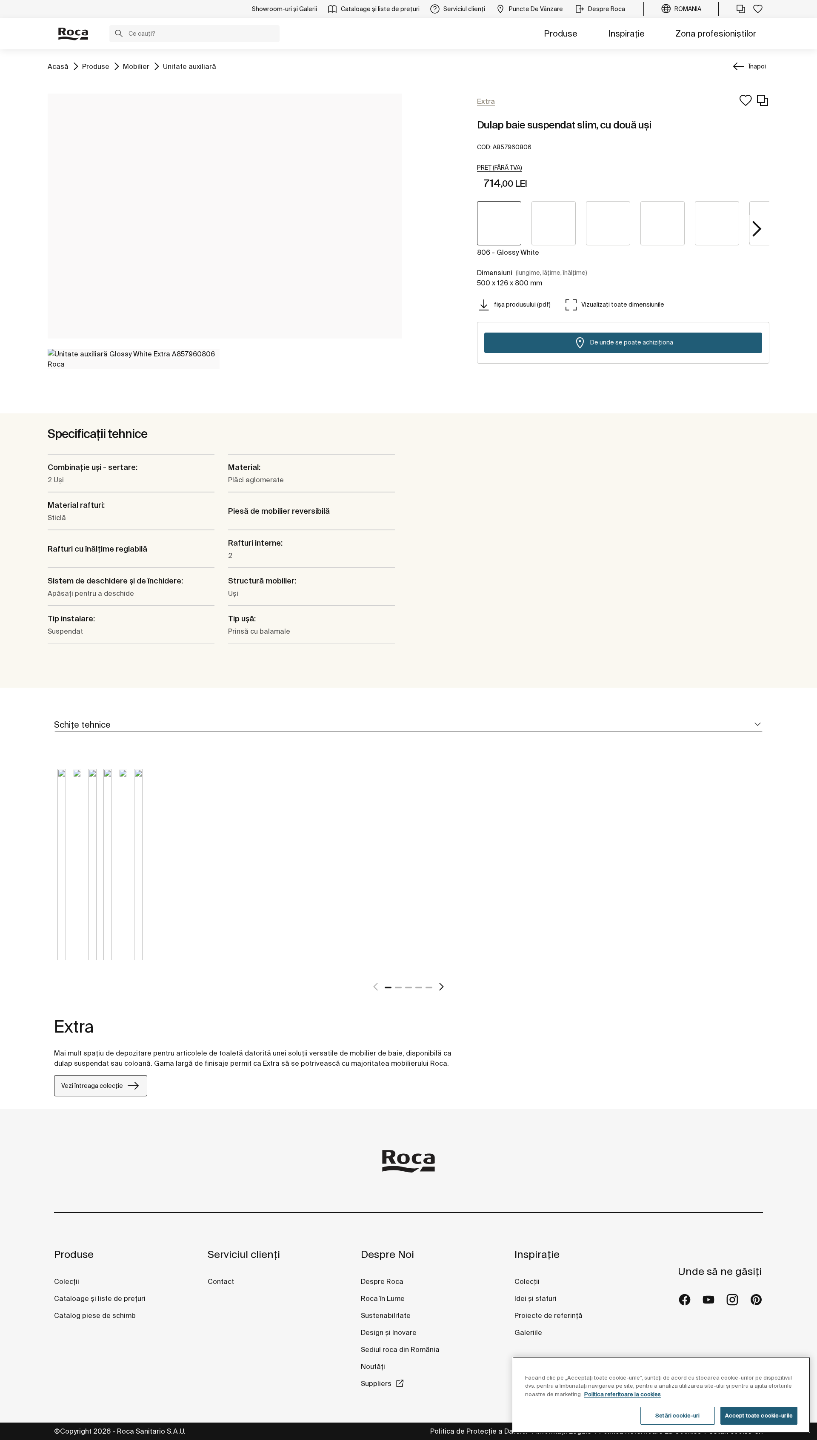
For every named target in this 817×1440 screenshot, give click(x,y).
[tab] (408, 724)
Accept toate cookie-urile (759, 1415)
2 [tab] (398, 987)
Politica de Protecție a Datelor (480, 1431)
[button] (119, 34)
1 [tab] (388, 987)
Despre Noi (387, 1254)
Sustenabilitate (386, 1315)
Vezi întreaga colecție (92, 1085)
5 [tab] (429, 987)
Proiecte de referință (548, 1315)
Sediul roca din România (400, 1349)
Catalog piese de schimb (95, 1315)
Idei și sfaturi (535, 1298)
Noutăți (374, 1366)
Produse (560, 33)
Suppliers (376, 1383)
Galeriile (528, 1332)
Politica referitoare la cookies (622, 1394)
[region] (661, 1395)
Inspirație (626, 33)
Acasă (58, 66)
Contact (221, 1281)
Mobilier (136, 66)
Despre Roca (382, 1281)
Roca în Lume (383, 1298)
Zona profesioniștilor (715, 33)
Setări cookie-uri (677, 1415)
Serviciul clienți (244, 1254)
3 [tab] (408, 987)
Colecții (66, 1281)
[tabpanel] (61, 871)
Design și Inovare (389, 1332)
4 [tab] (418, 987)
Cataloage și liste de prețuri (100, 1298)
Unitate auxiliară (189, 66)
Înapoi (757, 66)
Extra (74, 1026)
